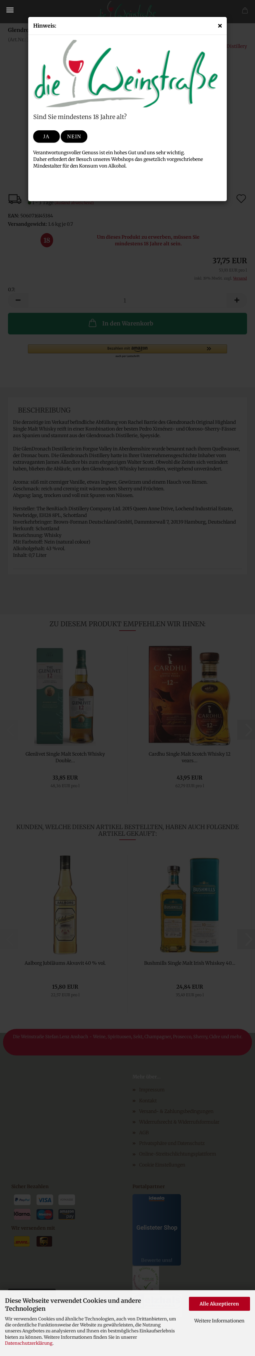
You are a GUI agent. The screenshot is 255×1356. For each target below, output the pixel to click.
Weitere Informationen (219, 1321)
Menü (10, 10)
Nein (74, 136)
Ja (46, 136)
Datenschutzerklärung (28, 1343)
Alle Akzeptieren (219, 1304)
